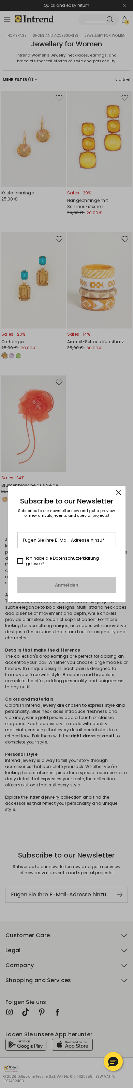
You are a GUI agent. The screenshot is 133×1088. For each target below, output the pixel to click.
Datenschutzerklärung (76, 558)
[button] (113, 1061)
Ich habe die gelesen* (62, 561)
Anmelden (66, 585)
